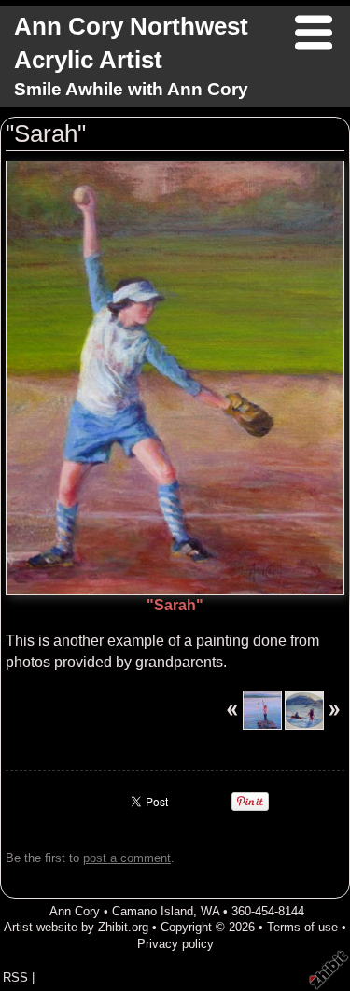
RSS (15, 977)
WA (210, 911)
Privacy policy (175, 944)
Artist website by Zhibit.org (76, 927)
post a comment (127, 858)
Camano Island (152, 911)
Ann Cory (74, 911)
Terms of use (302, 927)
